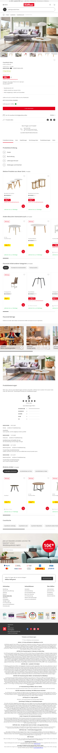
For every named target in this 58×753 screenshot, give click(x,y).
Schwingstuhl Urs (7, 273)
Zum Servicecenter (47, 578)
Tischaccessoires (33, 267)
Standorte (27, 589)
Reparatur (5, 597)
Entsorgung (5, 599)
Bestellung (5, 589)
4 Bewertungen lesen (18, 68)
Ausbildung (50, 592)
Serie (16, 140)
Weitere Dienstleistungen (31, 597)
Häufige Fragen (6, 601)
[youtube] (38, 629)
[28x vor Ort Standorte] (50, 5)
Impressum (10, 624)
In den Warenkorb (29, 108)
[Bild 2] (11, 55)
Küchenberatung (29, 590)
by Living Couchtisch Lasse (9, 219)
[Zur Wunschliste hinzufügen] (54, 60)
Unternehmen (50, 589)
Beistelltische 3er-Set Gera (33, 174)
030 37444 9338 (27, 128)
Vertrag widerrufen (7, 596)
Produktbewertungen (45, 140)
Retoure (5, 594)
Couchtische (7, 520)
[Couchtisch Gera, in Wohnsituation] (29, 34)
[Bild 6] (40, 55)
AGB (9, 626)
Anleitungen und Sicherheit (14, 165)
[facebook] (27, 629)
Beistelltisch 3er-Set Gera (9, 174)
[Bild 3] (18, 55)
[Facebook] (48, 120)
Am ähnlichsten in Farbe (41, 471)
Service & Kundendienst (8, 604)
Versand (10, 83)
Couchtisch (5, 476)
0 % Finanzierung (7, 602)
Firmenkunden (6, 606)
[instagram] (34, 629)
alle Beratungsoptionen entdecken (28, 132)
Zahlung (5, 592)
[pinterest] (31, 629)
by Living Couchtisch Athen (33, 476)
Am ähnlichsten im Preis (26, 471)
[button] (4, 4)
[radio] (29, 408)
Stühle (5, 267)
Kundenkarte (50, 594)
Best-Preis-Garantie (29, 594)
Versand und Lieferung (8, 590)
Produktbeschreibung (8, 140)
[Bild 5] (32, 55)
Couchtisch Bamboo (32, 219)
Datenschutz (11, 628)
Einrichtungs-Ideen (33, 140)
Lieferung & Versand (12, 160)
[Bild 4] (25, 55)
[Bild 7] (47, 55)
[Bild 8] (54, 55)
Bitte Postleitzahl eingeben (10, 100)
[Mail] (54, 120)
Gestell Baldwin (31, 273)
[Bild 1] (3, 55)
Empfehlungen (23, 140)
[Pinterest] (51, 120)
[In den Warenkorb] (23, 206)
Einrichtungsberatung (30, 592)
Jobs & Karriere (50, 590)
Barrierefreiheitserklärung (14, 631)
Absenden (33, 550)
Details (9, 152)
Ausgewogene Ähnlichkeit (10, 471)
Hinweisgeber (11, 629)
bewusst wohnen (51, 596)
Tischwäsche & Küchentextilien (18, 267)
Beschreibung (10, 156)
